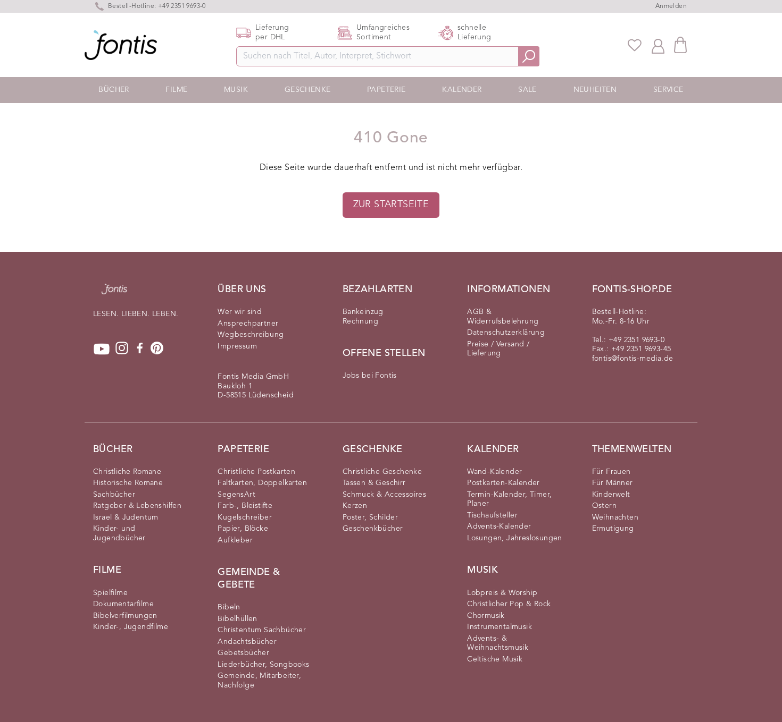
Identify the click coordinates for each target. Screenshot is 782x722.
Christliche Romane (127, 471)
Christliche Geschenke (382, 471)
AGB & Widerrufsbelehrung (502, 316)
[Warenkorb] (680, 44)
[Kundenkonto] (658, 45)
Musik (236, 90)
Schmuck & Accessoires (384, 494)
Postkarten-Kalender (503, 483)
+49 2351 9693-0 (636, 340)
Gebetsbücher (243, 653)
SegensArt (236, 494)
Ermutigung (613, 528)
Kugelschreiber (245, 517)
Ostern (604, 505)
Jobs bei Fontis (370, 375)
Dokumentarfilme (123, 604)
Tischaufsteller (492, 515)
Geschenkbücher (373, 528)
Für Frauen (611, 471)
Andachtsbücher (247, 641)
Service (668, 90)
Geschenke (308, 90)
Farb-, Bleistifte (245, 505)
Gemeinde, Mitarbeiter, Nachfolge (259, 680)
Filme (176, 90)
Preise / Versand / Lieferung (498, 349)
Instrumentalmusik (499, 627)
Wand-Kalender (494, 471)
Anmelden (671, 6)
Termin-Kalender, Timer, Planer (509, 499)
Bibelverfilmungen (125, 615)
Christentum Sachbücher (262, 630)
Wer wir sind (240, 312)
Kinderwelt (611, 494)
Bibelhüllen (237, 619)
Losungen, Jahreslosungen (514, 538)
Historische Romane (128, 483)
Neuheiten (595, 90)
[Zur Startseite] (114, 294)
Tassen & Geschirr (374, 483)
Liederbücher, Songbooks (263, 664)
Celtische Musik (494, 659)
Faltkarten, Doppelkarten (262, 483)
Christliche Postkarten (256, 471)
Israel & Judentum (126, 517)
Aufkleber (235, 540)
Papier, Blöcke (243, 528)
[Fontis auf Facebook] (140, 349)
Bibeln (229, 607)
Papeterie (386, 90)
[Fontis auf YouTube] (101, 349)
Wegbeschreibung (251, 334)
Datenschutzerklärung (506, 332)
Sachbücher (114, 494)
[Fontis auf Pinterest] (157, 349)
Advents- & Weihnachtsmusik (497, 643)
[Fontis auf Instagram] (121, 349)
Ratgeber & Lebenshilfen (137, 505)
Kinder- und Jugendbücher (119, 533)
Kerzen (355, 505)
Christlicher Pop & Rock (509, 604)
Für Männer (612, 483)
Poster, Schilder (370, 517)
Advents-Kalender (499, 526)
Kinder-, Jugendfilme (130, 627)
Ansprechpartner (248, 323)
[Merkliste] (634, 45)
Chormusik (486, 615)
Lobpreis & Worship (502, 593)
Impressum (237, 346)
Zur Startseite (391, 204)
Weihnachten (615, 517)
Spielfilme (110, 593)
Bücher (113, 90)
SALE (527, 90)
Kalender (461, 90)
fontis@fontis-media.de (632, 358)
